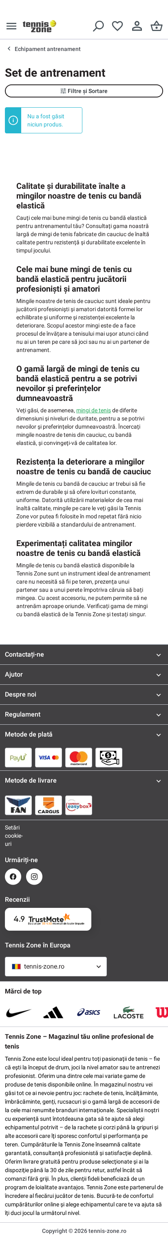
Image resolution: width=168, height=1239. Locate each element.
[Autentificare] (137, 26)
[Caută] (97, 26)
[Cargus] (48, 805)
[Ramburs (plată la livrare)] (108, 757)
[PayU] (18, 757)
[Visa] (48, 757)
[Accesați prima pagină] (39, 26)
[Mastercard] (78, 757)
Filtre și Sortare (88, 91)
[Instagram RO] (34, 876)
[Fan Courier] (18, 805)
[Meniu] (11, 26)
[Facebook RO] (13, 876)
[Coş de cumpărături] (156, 26)
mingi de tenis (93, 410)
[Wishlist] (117, 26)
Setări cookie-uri (13, 835)
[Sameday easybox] (78, 805)
